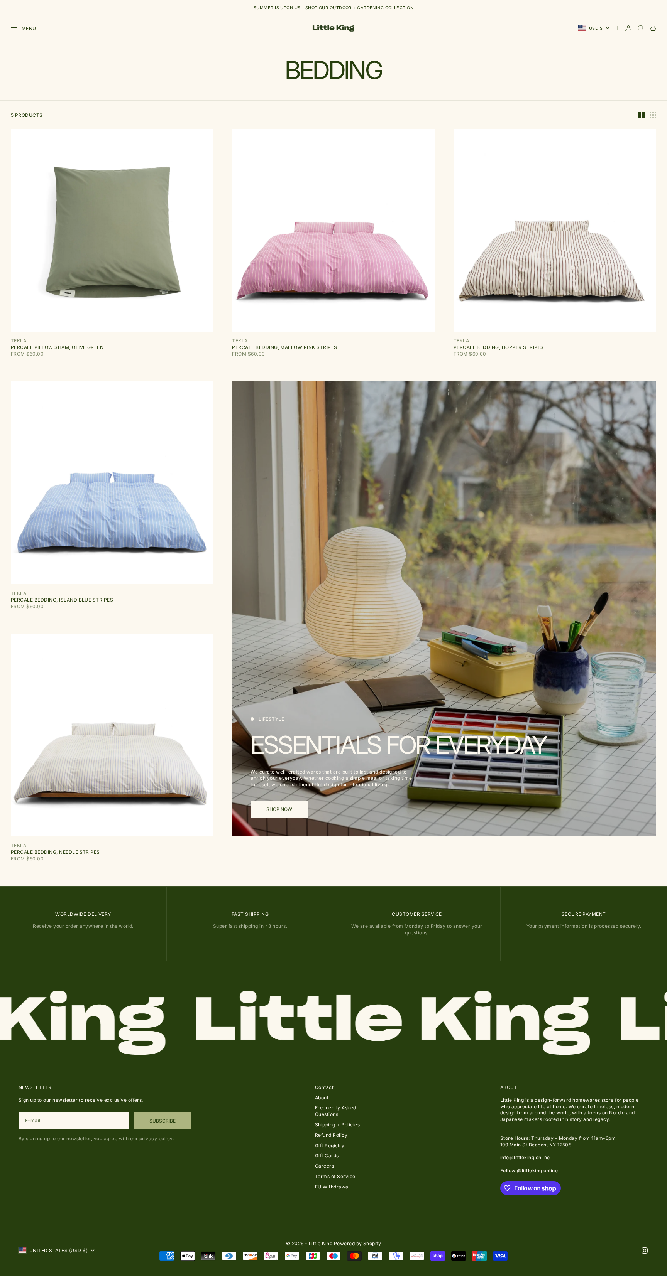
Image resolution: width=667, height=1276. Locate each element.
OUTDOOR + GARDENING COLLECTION (371, 7)
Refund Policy (331, 1135)
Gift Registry (329, 1145)
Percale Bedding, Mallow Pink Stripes (284, 347)
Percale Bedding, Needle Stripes (55, 852)
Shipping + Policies (337, 1125)
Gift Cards (327, 1155)
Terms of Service (335, 1176)
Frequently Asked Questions (335, 1111)
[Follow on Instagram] (644, 1250)
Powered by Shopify (357, 1243)
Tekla (18, 341)
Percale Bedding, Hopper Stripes (499, 347)
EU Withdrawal (332, 1187)
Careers (324, 1166)
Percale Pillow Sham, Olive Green (57, 347)
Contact (324, 1087)
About (321, 1098)
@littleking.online (537, 1170)
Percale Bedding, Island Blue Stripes (62, 600)
